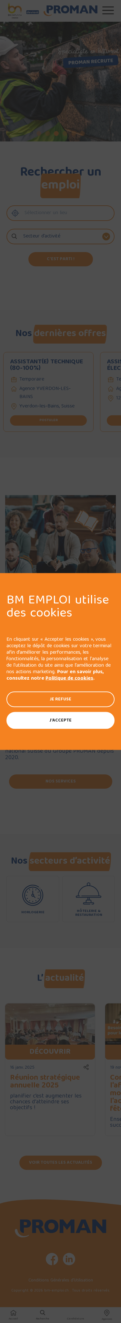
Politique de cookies (69, 678)
